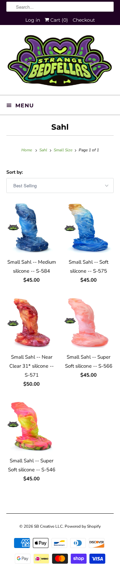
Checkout (84, 20)
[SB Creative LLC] (60, 62)
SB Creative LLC (48, 526)
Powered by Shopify (83, 526)
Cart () (58, 20)
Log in (32, 20)
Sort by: (14, 172)
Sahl (60, 127)
